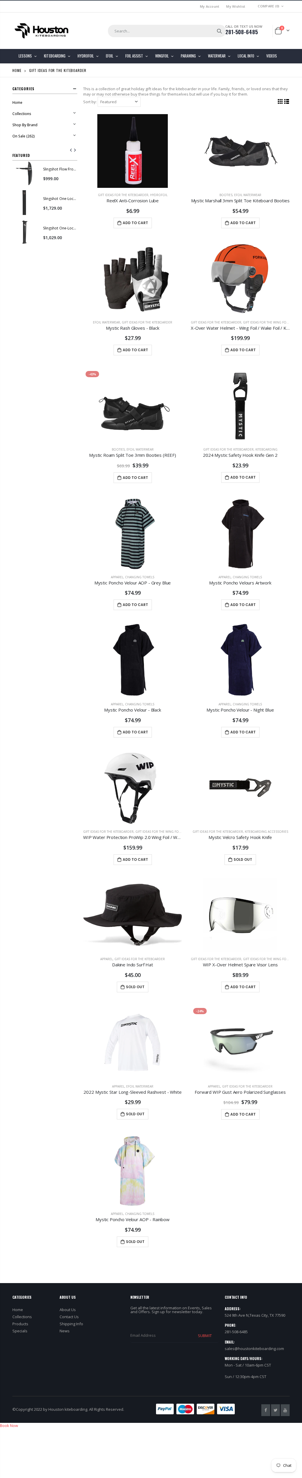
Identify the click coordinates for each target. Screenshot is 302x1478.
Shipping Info (71, 1323)
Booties (225, 195)
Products (20, 1323)
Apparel (117, 577)
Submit (204, 1335)
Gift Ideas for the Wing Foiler (268, 322)
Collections (22, 1316)
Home (17, 70)
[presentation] (71, 150)
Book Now (9, 1425)
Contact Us (69, 1316)
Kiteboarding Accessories (266, 832)
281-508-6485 (241, 32)
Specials (19, 1331)
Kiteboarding (266, 449)
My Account (209, 6)
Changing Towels (139, 577)
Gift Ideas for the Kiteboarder (123, 195)
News (65, 1331)
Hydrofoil (159, 195)
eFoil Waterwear (247, 195)
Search (219, 31)
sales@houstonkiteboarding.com (254, 1348)
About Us (68, 1309)
